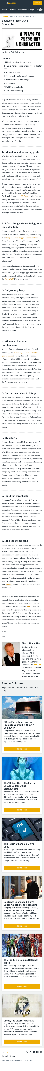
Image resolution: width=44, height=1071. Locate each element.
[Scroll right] (40, 9)
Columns (12, 10)
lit (11, 3)
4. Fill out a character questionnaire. (19, 76)
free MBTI (9, 279)
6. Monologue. (9, 83)
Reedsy (12, 1056)
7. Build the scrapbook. (13, 87)
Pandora (9, 584)
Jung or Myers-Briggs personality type (22, 238)
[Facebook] (37, 1052)
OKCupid (25, 196)
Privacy (11, 1060)
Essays (31, 10)
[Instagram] (30, 1052)
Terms (4, 1060)
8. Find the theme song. (14, 91)
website (37, 665)
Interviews (22, 10)
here (28, 606)
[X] (26, 1052)
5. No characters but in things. (16, 80)
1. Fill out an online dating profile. (17, 62)
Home (4, 10)
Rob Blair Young (17, 52)
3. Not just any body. (12, 72)
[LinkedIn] (33, 1052)
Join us (38, 3)
